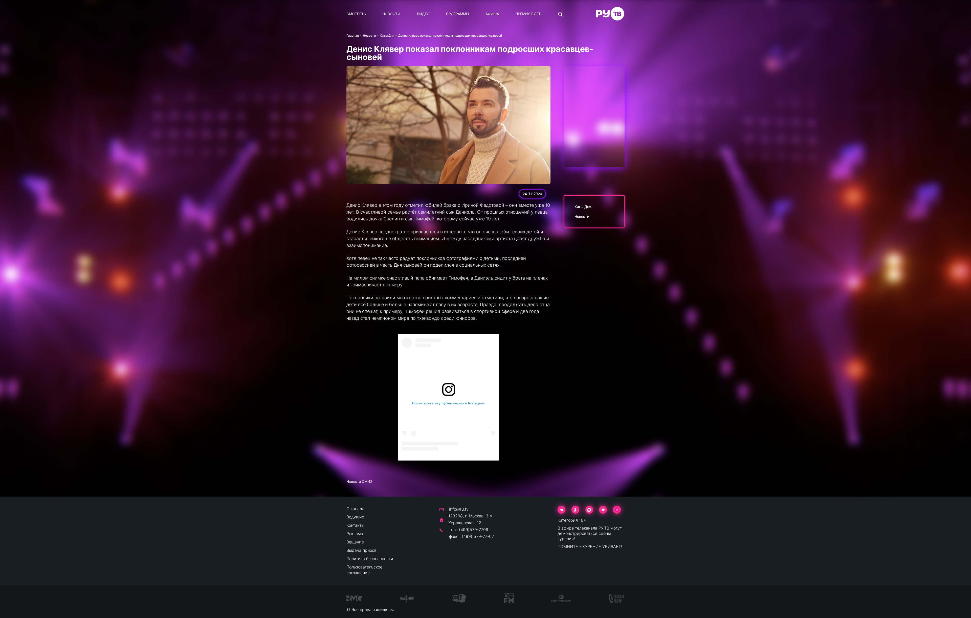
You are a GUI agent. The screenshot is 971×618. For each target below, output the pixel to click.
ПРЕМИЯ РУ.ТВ (528, 14)
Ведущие (355, 516)
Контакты (355, 525)
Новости (391, 14)
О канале (355, 508)
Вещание (355, 541)
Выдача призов (361, 550)
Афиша (492, 14)
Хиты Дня (387, 35)
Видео (423, 14)
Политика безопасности (369, 558)
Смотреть (356, 14)
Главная (352, 35)
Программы (457, 14)
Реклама (354, 533)
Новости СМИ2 (359, 481)
